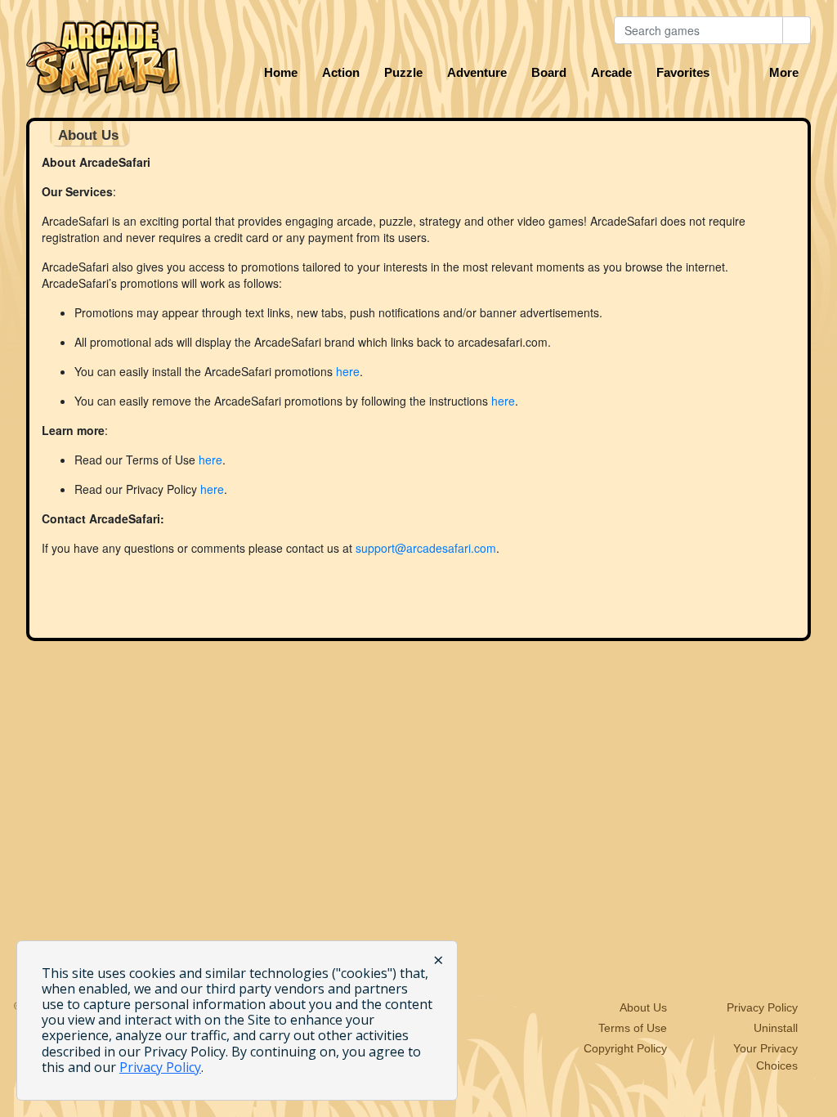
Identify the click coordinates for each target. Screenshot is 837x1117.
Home (281, 72)
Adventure (477, 72)
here (348, 371)
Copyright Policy (625, 1048)
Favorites (682, 72)
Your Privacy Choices (765, 1057)
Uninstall (776, 1027)
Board (548, 72)
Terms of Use (632, 1027)
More (784, 72)
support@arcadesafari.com (426, 548)
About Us (643, 1007)
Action (341, 72)
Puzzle (403, 72)
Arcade (611, 72)
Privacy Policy (762, 1007)
